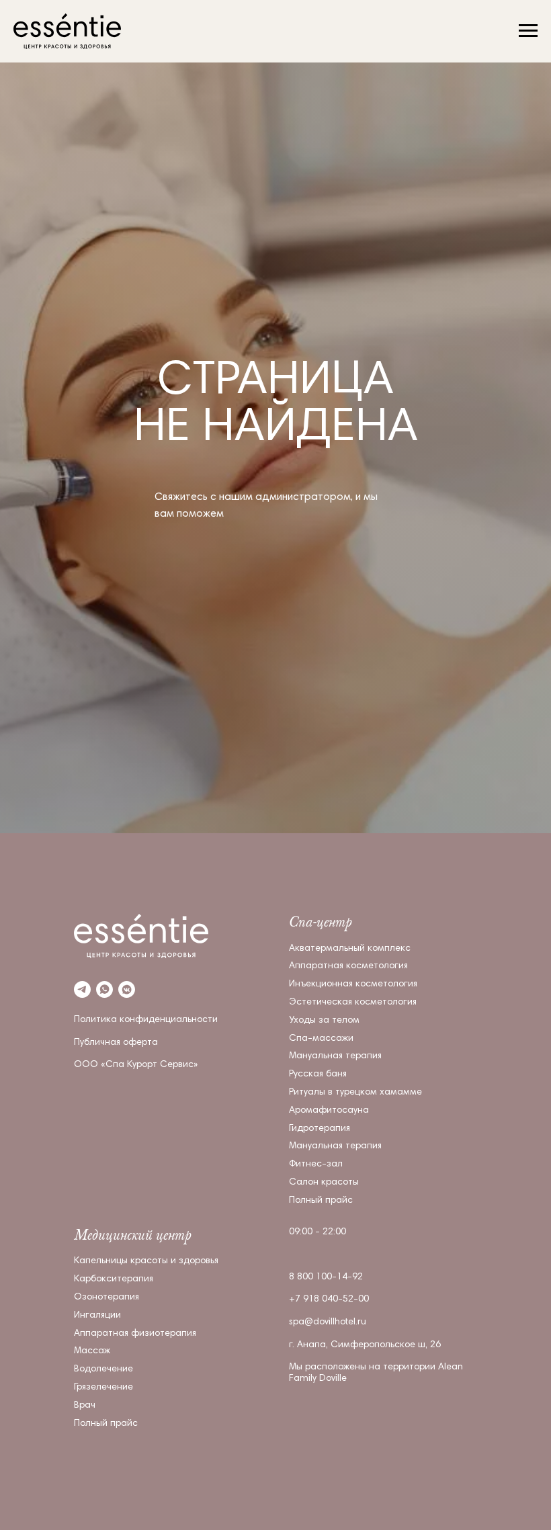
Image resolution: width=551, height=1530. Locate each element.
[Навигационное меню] (528, 31)
